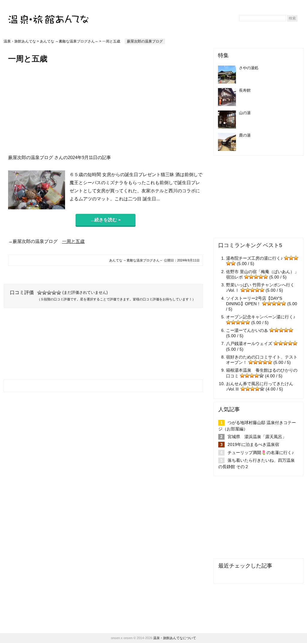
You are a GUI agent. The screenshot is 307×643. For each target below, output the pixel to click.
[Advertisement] (106, 108)
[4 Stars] (54, 292)
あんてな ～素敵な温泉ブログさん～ (69, 41)
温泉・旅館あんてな (20, 41)
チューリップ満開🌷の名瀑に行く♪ (261, 452)
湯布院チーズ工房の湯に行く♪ (254, 258)
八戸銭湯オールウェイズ (249, 343)
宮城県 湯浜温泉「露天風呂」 (257, 436)
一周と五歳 (73, 241)
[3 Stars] (49, 292)
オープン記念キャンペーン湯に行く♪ (260, 316)
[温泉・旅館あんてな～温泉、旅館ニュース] (49, 14)
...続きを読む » (106, 219)
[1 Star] (39, 292)
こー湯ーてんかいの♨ (247, 330)
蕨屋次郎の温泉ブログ (145, 41)
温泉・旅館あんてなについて (174, 638)
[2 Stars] (44, 292)
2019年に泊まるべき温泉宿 (253, 444)
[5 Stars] (58, 292)
